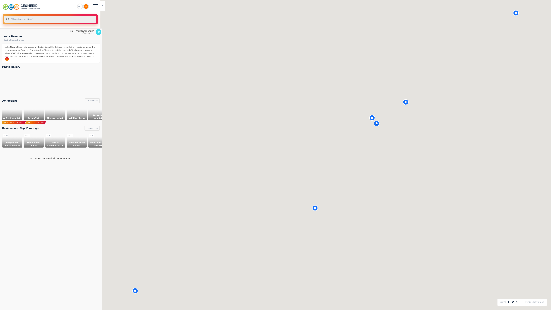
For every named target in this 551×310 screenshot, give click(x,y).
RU (79, 6)
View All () (92, 101)
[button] (516, 13)
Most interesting (13, 122)
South (7, 40)
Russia (13, 40)
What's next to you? (534, 302)
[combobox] (50, 19)
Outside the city (35, 122)
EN (86, 6)
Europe (20, 40)
